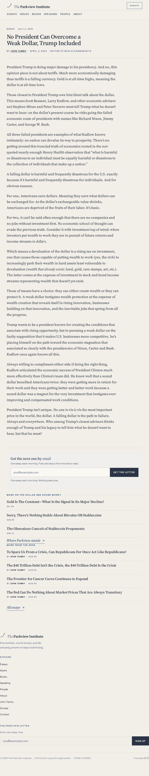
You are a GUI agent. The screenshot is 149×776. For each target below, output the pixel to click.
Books (36, 14)
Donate (134, 5)
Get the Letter (124, 472)
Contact (4, 714)
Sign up (140, 741)
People (65, 14)
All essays (16, 607)
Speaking (50, 14)
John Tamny (7, 701)
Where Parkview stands (26, 540)
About (77, 14)
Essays (12, 14)
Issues (24, 14)
